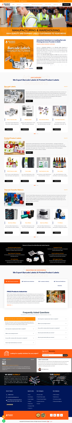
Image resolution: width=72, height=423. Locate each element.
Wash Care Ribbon (28, 222)
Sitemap (29, 401)
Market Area (30, 403)
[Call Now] (3, 416)
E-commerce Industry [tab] (44, 281)
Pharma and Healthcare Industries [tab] (60, 283)
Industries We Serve (40, 401)
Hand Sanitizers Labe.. (28, 171)
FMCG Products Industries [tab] (12, 281)
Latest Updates (48, 4)
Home (13, 4)
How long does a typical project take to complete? (16, 328)
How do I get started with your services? (14, 342)
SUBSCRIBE (65, 355)
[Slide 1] (34, 34)
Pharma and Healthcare (57, 401)
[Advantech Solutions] (5, 4)
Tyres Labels (12, 171)
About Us (18, 4)
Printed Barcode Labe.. (60, 119)
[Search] (60, 4)
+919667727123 (23, 1)
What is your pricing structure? (12, 333)
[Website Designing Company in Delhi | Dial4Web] (50, 421)
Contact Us (55, 4)
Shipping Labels (12, 119)
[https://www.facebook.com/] (51, 415)
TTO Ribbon (44, 222)
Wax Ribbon (60, 222)
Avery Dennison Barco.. (28, 119)
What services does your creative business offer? (15, 318)
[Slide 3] (38, 34)
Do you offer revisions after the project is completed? (16, 338)
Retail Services (56, 396)
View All (65, 86)
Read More (29, 152)
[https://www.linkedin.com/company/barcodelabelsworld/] (63, 1)
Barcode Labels (40, 394)
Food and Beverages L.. (60, 171)
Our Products (26, 4)
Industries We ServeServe (37, 4)
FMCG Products (56, 394)
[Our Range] (58, 380)
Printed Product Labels (41, 396)
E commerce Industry (57, 399)
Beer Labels (44, 171)
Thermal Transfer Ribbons (41, 399)
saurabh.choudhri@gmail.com (9, 1)
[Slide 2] (36, 34)
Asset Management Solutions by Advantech (10, 365)
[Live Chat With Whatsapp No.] (3, 420)
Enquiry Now (9, 129)
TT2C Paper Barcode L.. (44, 119)
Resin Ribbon (12, 222)
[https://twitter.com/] (59, 1)
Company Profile (31, 405)
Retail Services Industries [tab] (28, 281)
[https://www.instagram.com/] (61, 1)
